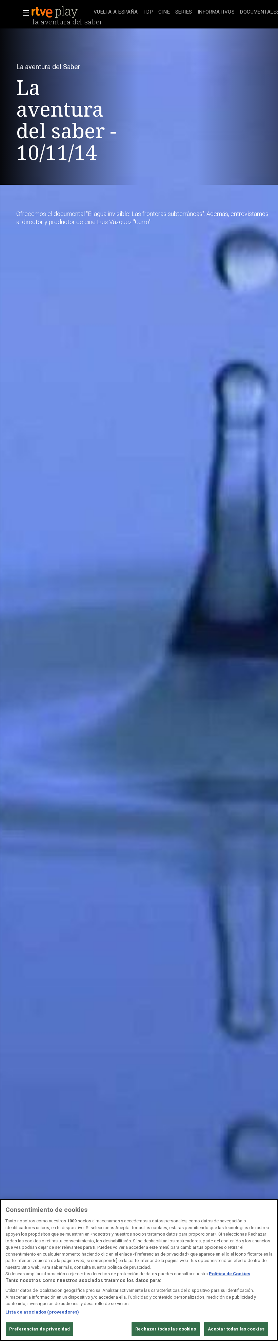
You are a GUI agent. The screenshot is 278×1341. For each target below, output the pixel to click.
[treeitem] (116, 12)
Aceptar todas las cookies (236, 1329)
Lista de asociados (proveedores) (42, 1312)
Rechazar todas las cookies (165, 1329)
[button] (23, 12)
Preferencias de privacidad (39, 1329)
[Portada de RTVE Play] (55, 12)
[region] (139, 1270)
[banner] (61, 12)
